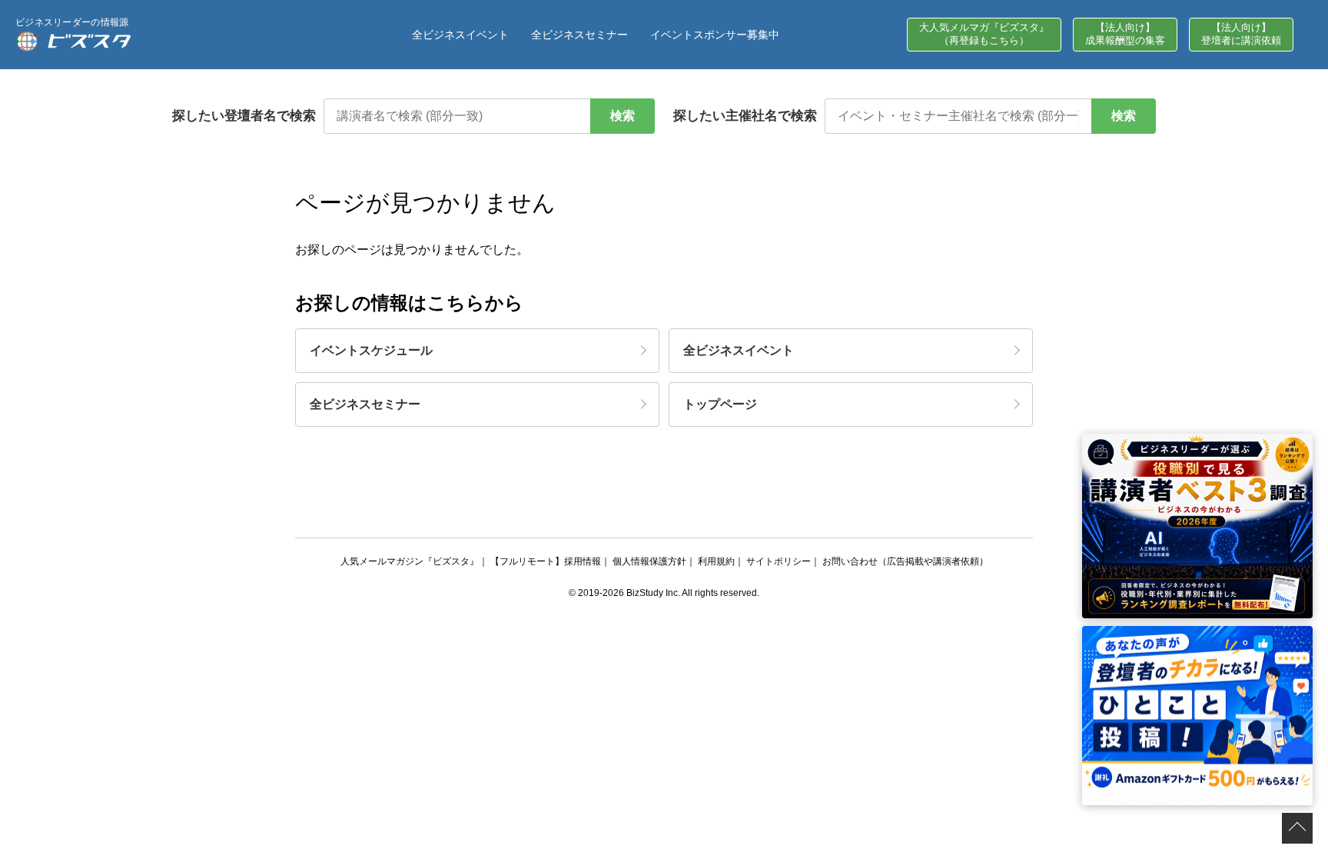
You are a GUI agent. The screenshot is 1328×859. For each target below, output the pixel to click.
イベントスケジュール (371, 350)
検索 (622, 115)
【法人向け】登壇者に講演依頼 (1241, 34)
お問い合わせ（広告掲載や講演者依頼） (905, 561)
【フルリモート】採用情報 (545, 561)
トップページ (720, 404)
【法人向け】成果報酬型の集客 (1125, 34)
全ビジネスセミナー (579, 34)
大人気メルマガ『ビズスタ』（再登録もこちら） (984, 34)
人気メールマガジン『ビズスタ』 (409, 561)
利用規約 (716, 561)
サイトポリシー (778, 561)
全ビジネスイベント (460, 34)
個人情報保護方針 (649, 561)
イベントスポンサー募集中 (714, 34)
